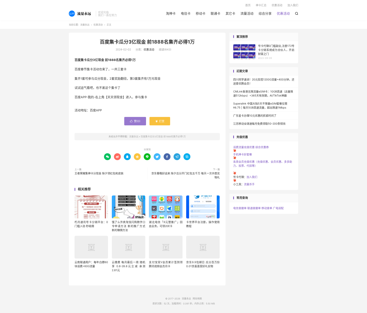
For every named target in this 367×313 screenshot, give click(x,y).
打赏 (159, 121)
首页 (248, 5)
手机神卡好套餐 (242, 154)
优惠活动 (283, 13)
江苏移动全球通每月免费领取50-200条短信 (259, 123)
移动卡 (200, 13)
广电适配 (278, 208)
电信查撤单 (240, 208)
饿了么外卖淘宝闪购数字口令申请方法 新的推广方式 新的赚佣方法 (128, 226)
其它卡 (230, 13)
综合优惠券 (262, 147)
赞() (135, 121)
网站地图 (197, 298)
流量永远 (81, 14)
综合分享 (265, 13)
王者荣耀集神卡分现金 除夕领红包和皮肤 (99, 173)
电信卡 (186, 13)
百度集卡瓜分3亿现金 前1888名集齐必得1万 (147, 42)
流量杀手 (249, 184)
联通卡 (215, 13)
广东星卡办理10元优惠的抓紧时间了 (254, 115)
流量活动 (246, 13)
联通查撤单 (254, 208)
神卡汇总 (261, 5)
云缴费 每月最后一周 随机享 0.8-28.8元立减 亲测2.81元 (128, 266)
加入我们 (292, 5)
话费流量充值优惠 (244, 147)
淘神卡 (171, 13)
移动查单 (266, 208)
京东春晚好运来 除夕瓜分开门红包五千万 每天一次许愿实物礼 (185, 175)
